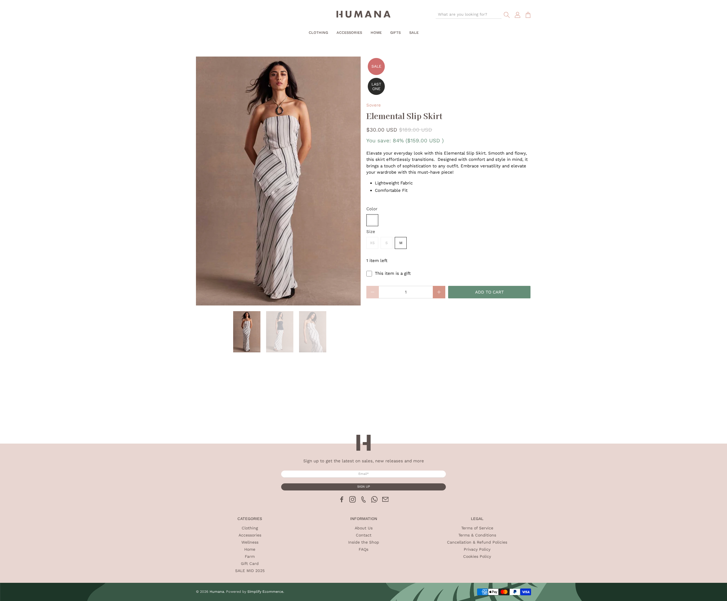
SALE (414, 32)
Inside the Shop (363, 542)
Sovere (373, 105)
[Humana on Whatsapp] (374, 501)
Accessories (349, 32)
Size (370, 231)
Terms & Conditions (477, 535)
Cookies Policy (477, 556)
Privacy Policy (477, 549)
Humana (217, 591)
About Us (364, 528)
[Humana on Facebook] (342, 501)
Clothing (318, 32)
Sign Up (363, 486)
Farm (250, 556)
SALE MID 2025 (250, 570)
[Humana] (363, 15)
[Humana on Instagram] (352, 501)
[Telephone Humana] (363, 501)
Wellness (249, 542)
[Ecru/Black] (372, 220)
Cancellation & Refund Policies (477, 542)
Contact (363, 535)
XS (372, 243)
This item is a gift (393, 273)
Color (371, 208)
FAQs (363, 549)
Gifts (395, 32)
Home (376, 32)
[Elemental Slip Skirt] (278, 181)
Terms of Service (477, 528)
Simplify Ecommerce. (265, 591)
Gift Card (250, 563)
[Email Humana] (385, 501)
